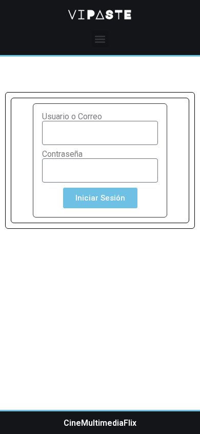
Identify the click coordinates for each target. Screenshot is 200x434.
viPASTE (100, 14)
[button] (100, 38)
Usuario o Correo (72, 117)
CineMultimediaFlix (100, 423)
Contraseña (62, 154)
